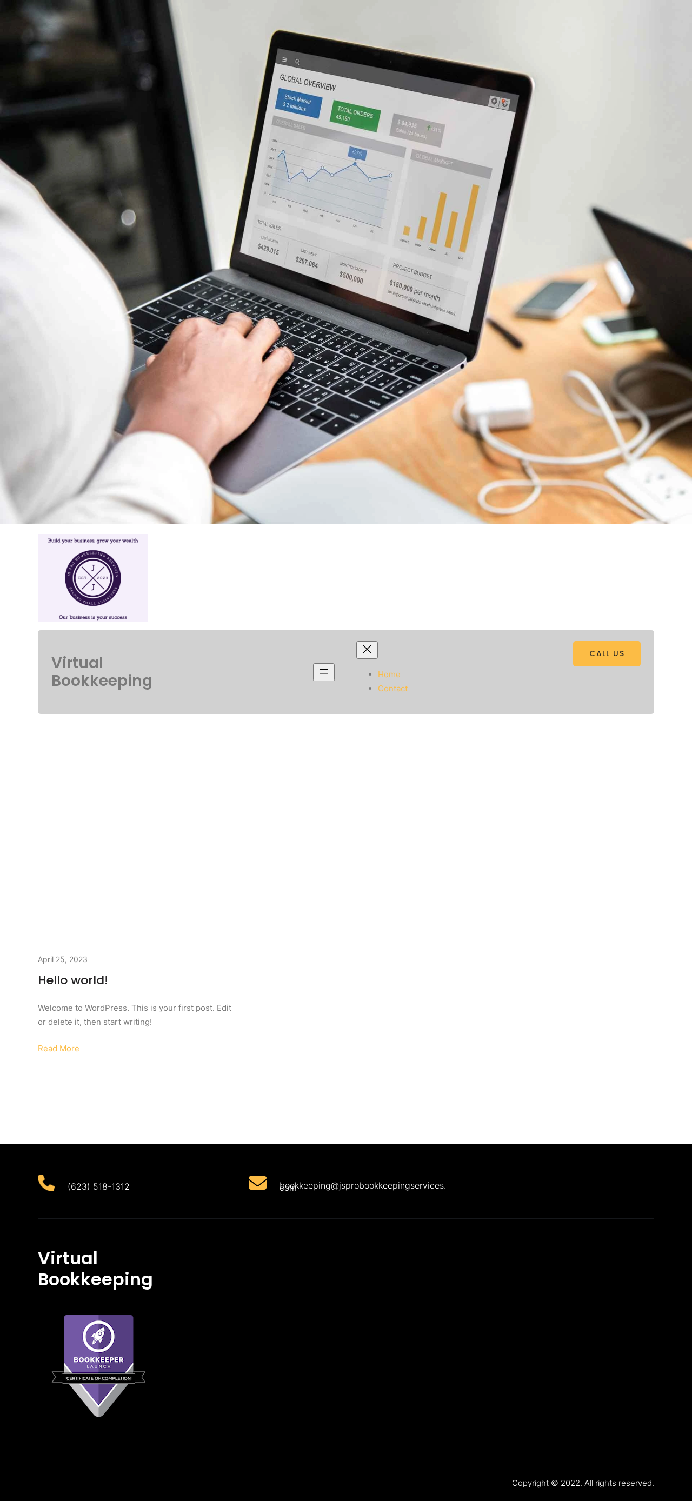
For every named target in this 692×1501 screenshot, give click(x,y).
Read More (58, 1048)
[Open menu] (324, 672)
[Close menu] (367, 650)
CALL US (606, 653)
